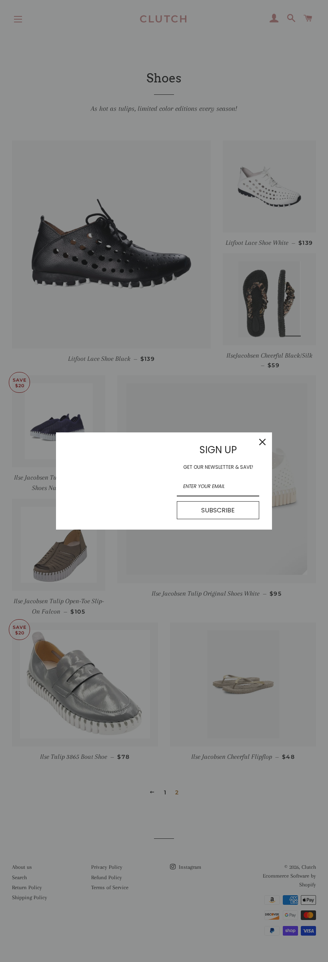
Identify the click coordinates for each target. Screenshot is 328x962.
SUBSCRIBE (218, 510)
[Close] (262, 442)
